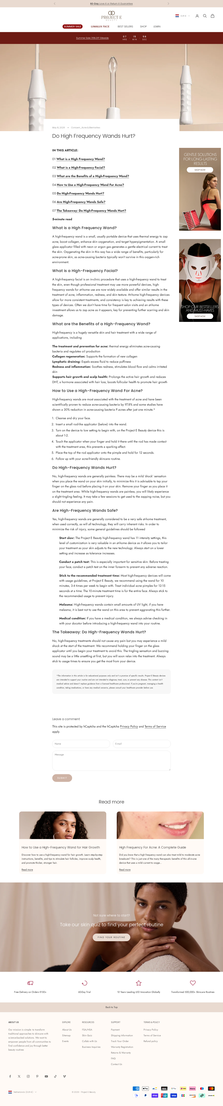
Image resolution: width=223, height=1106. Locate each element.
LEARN (156, 26)
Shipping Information (122, 1035)
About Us (67, 1029)
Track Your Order (120, 1041)
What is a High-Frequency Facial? (81, 167)
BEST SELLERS (125, 26)
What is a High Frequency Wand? (80, 159)
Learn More (125, 3)
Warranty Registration (122, 1047)
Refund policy (151, 1041)
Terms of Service (155, 726)
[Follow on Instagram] (28, 1076)
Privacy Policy (129, 726)
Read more (27, 869)
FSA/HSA (87, 1029)
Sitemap (66, 1035)
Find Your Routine (111, 937)
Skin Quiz (87, 1035)
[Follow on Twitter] (19, 1076)
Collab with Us (89, 1041)
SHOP (143, 26)
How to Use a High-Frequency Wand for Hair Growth (61, 847)
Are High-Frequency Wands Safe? (81, 202)
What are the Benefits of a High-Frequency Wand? (93, 176)
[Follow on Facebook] (10, 1076)
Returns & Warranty (121, 1052)
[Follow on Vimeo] (64, 1076)
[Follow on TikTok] (55, 1076)
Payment (115, 1029)
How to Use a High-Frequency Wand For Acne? (90, 185)
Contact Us (116, 1064)
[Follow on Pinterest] (37, 1076)
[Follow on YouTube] (46, 1076)
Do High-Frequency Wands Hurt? (80, 193)
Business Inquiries (91, 1047)
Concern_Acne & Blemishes (85, 127)
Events (65, 1041)
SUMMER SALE (72, 26)
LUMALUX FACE (100, 26)
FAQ (113, 1058)
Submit (62, 778)
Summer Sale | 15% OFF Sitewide (92, 37)
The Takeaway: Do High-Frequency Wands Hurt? (91, 210)
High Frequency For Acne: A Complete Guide (152, 847)
